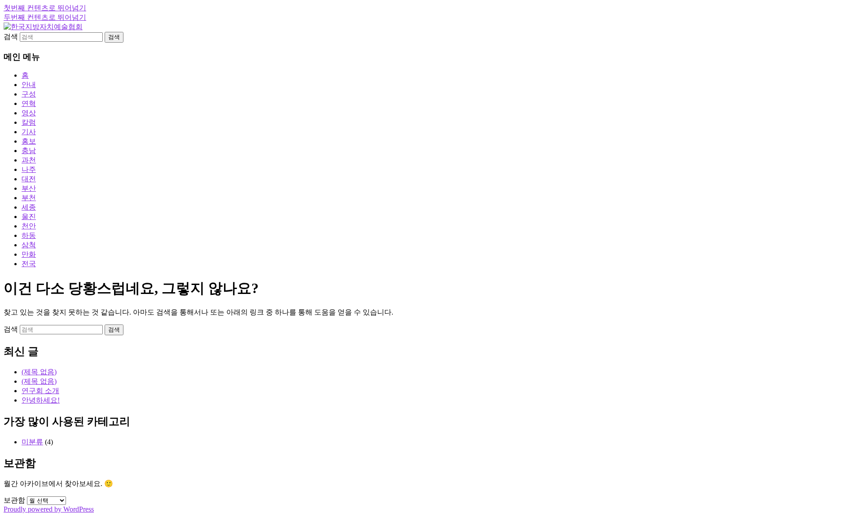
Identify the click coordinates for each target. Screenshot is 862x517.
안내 (29, 84)
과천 (29, 160)
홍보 (29, 141)
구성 (29, 94)
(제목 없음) (39, 372)
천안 (29, 226)
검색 (11, 36)
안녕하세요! (41, 400)
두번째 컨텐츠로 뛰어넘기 (45, 17)
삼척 (29, 245)
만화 (29, 254)
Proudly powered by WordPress (49, 509)
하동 (29, 235)
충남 (29, 150)
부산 (29, 188)
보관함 (14, 500)
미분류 (32, 442)
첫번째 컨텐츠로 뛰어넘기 (45, 8)
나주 (29, 169)
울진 (29, 216)
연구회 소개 (40, 390)
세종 (29, 207)
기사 (29, 132)
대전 (29, 179)
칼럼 (29, 122)
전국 (29, 263)
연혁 (29, 103)
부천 (29, 198)
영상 (29, 113)
